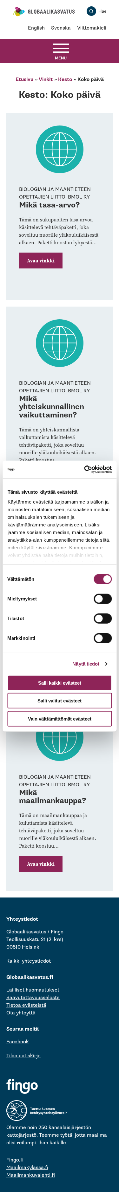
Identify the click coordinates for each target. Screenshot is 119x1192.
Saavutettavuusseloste (33, 997)
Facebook (17, 1042)
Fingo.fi (14, 1160)
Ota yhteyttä (21, 1013)
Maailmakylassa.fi (27, 1167)
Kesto (65, 79)
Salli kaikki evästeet (59, 682)
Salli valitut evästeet (59, 700)
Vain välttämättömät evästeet (59, 718)
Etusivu (24, 79)
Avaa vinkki (41, 260)
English (36, 28)
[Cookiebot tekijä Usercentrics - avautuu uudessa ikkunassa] (85, 469)
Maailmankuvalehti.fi (30, 1175)
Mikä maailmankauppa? (52, 797)
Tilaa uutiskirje (23, 1056)
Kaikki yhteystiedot (28, 961)
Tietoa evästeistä (26, 1005)
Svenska (61, 28)
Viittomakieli (91, 28)
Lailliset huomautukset (32, 990)
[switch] (103, 598)
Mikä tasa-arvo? (49, 205)
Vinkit (46, 79)
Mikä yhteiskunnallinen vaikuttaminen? (51, 407)
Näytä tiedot (85, 664)
